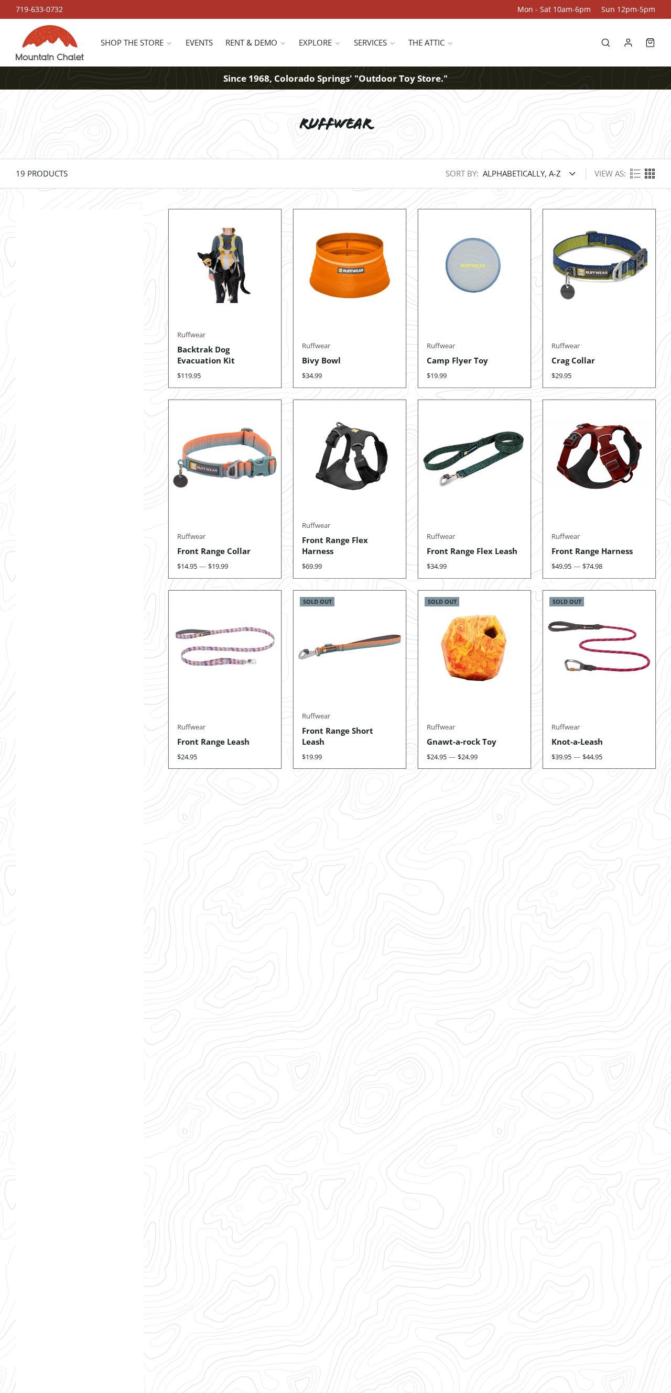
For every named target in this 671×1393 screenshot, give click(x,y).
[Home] (50, 42)
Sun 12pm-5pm (628, 9)
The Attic (426, 43)
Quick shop (225, 301)
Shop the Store (132, 43)
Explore (315, 43)
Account (628, 43)
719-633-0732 (39, 9)
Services (370, 43)
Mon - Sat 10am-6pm (554, 9)
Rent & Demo (251, 43)
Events (199, 43)
